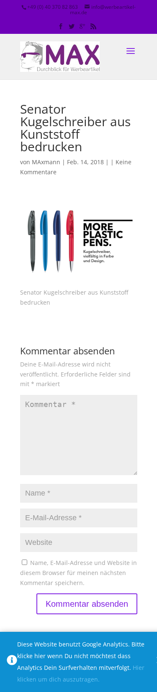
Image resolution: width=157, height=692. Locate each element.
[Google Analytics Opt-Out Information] (12, 662)
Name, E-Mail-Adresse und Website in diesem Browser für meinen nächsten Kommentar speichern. (78, 573)
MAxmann (46, 162)
